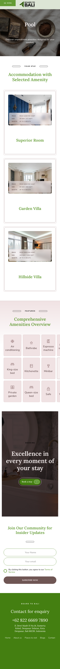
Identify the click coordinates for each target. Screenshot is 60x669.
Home (7, 638)
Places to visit (31, 638)
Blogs (42, 638)
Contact (51, 638)
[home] (27, 4)
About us (18, 638)
